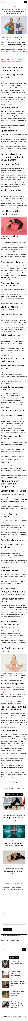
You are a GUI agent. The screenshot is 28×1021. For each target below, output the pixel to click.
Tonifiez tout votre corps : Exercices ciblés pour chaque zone (14, 871)
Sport (14, 6)
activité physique (6, 689)
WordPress (24, 1018)
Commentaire (7, 895)
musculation (15, 177)
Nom (4, 913)
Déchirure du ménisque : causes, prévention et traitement (18, 993)
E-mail (5, 920)
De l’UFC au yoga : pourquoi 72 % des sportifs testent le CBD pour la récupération (14, 817)
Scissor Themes (11, 1018)
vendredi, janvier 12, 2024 (14, 13)
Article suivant (21, 788)
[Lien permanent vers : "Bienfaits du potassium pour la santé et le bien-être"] (5, 984)
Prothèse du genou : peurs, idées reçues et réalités (17, 963)
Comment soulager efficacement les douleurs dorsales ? (16, 973)
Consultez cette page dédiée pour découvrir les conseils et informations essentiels (13, 62)
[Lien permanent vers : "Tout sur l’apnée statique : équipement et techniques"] (14, 831)
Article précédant (8, 788)
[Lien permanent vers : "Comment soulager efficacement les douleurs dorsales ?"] (5, 974)
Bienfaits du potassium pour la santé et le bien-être (18, 983)
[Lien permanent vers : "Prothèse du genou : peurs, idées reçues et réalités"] (5, 964)
